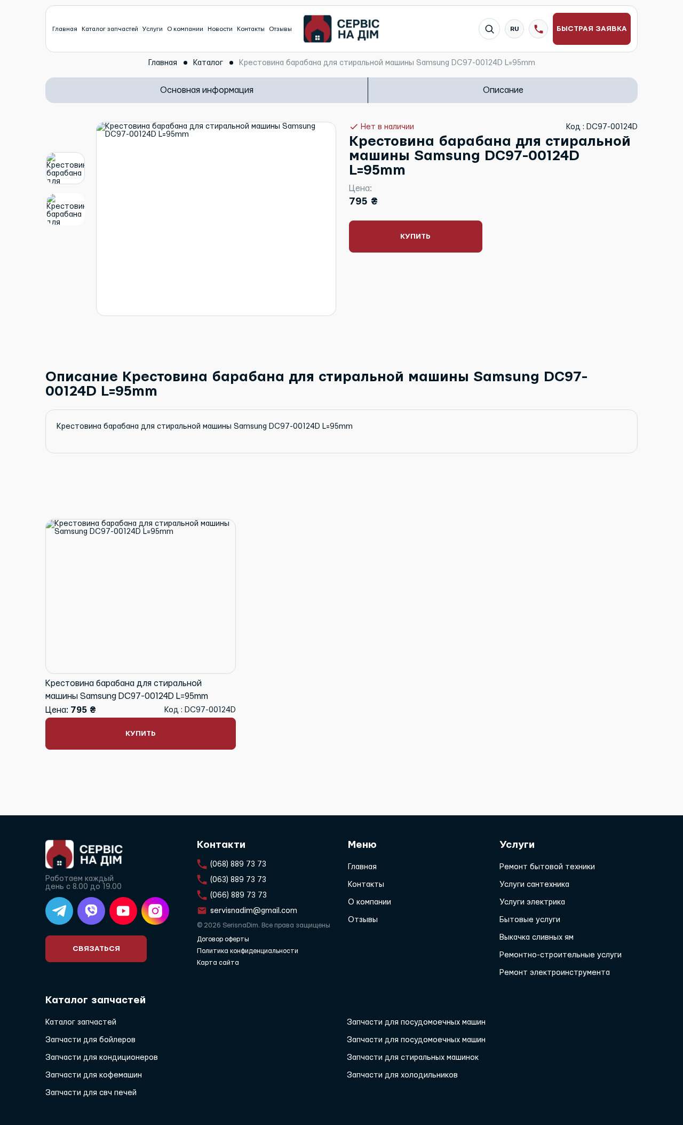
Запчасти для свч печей (91, 1093)
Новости (220, 29)
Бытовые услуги (529, 920)
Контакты (251, 29)
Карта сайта (218, 962)
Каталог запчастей (110, 29)
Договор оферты (223, 939)
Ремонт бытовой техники (547, 867)
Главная (64, 29)
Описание (503, 90)
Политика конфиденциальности (247, 951)
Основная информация (206, 90)
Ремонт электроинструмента (554, 973)
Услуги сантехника (534, 884)
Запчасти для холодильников (402, 1075)
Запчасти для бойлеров (90, 1040)
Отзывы (280, 29)
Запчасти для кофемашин (93, 1075)
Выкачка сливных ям (536, 937)
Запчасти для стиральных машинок (413, 1057)
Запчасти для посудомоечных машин (416, 1022)
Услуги (152, 29)
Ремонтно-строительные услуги (560, 955)
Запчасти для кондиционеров (101, 1057)
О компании (185, 29)
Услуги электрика (532, 902)
